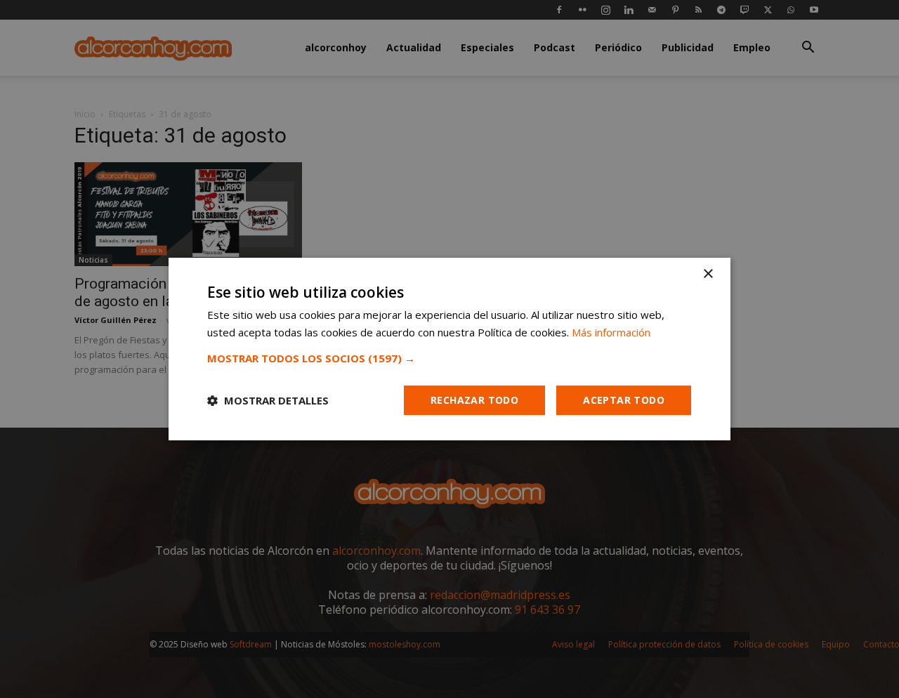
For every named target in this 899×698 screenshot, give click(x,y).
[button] (449, 358)
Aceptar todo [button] (623, 400)
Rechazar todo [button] (474, 400)
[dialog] (449, 349)
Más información (611, 332)
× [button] (707, 274)
